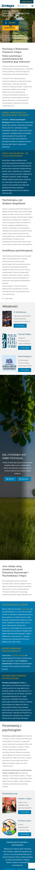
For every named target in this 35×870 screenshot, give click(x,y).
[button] (32, 6)
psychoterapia (25, 609)
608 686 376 (23, 6)
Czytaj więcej (8, 298)
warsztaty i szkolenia (18, 655)
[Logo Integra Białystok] (8, 5)
